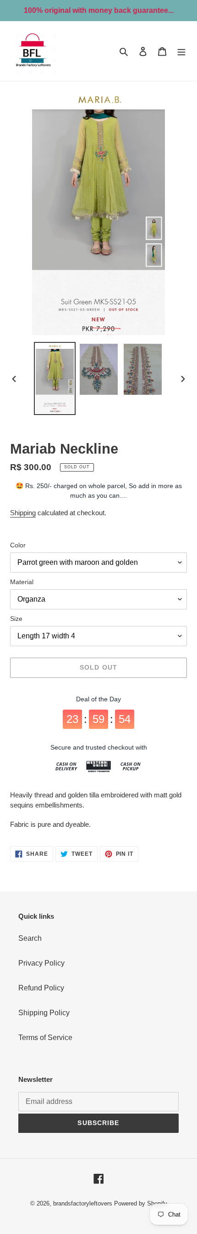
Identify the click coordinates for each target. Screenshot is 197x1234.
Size (16, 618)
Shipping (23, 513)
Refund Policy (41, 988)
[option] (55, 378)
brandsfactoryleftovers (82, 1203)
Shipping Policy (44, 1013)
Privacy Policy (41, 963)
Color (18, 545)
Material (21, 582)
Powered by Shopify (140, 1203)
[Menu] (181, 51)
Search (30, 938)
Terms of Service (45, 1037)
